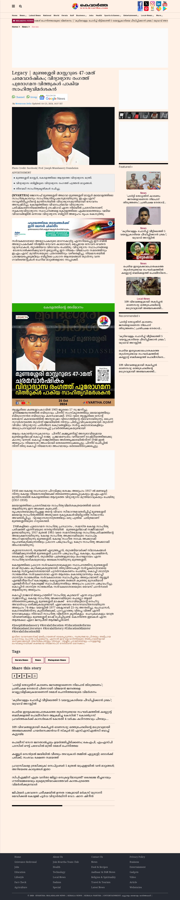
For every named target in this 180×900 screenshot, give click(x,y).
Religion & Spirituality (103, 877)
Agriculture (20, 887)
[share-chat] (159, 8)
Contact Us (97, 857)
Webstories (136, 887)
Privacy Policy (137, 857)
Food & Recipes (99, 867)
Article (133, 882)
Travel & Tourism (100, 882)
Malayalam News (57, 660)
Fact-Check (20, 882)
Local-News (146, 15)
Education (19, 872)
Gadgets (134, 872)
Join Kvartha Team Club (66, 862)
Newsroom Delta (23, 104)
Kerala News (21, 660)
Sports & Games (111, 15)
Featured (125, 167)
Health (99, 15)
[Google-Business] (140, 8)
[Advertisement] (90, 48)
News (22, 15)
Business (80, 15)
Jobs (91, 15)
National (47, 15)
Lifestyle (19, 877)
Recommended (128, 316)
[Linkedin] (159, 3)
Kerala (65, 15)
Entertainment (130, 15)
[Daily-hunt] (153, 8)
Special (57, 887)
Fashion (57, 882)
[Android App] (165, 8)
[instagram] (153, 3)
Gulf (72, 15)
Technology (59, 872)
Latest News (35, 15)
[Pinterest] (147, 8)
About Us (58, 857)
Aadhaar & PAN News (103, 872)
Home (14, 15)
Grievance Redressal (25, 862)
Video (133, 877)
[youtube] (165, 3)
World (56, 15)
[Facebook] (140, 3)
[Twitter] (147, 3)
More (158, 15)
